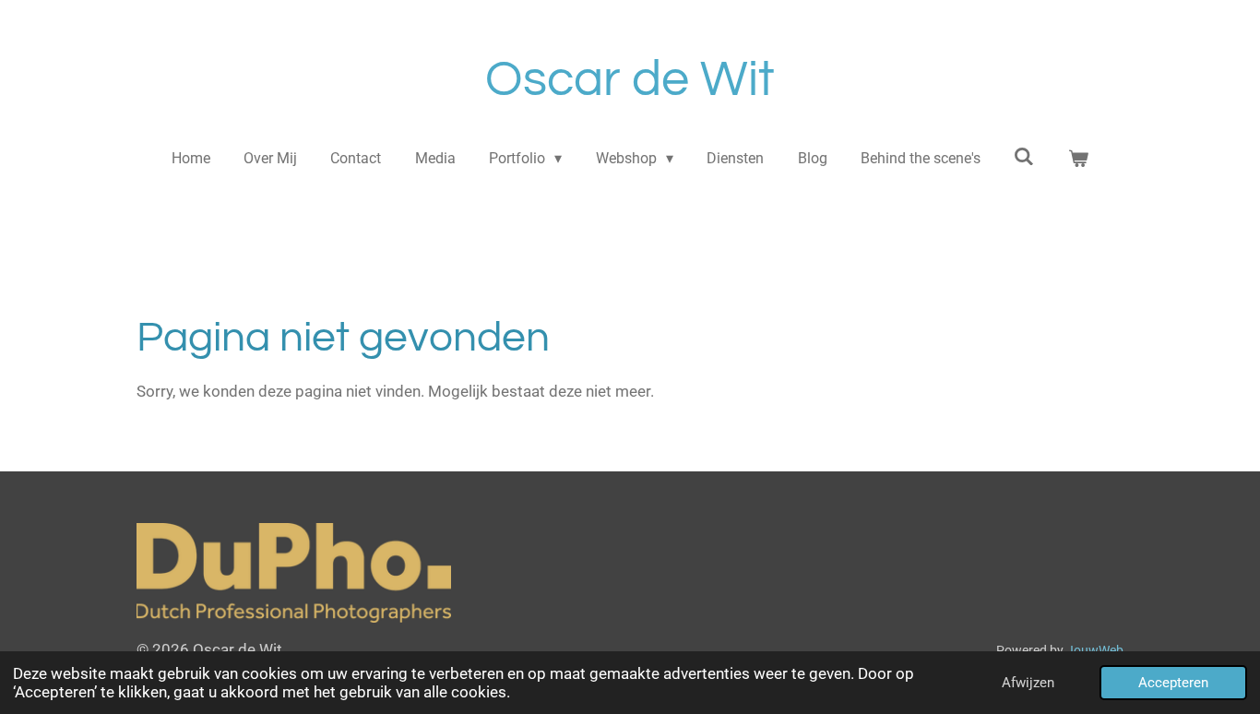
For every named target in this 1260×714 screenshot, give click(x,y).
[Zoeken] (1024, 156)
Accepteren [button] (1173, 682)
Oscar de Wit (630, 79)
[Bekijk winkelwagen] (1078, 158)
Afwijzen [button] (1028, 682)
